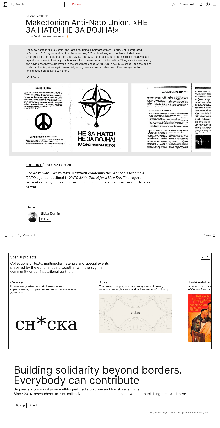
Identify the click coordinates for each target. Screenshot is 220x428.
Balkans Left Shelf (37, 16)
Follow (45, 219)
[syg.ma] (5, 4)
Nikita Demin (33, 36)
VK (175, 412)
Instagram (182, 412)
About (33, 405)
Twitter (200, 412)
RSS (206, 412)
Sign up (20, 405)
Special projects (23, 257)
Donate (76, 4)
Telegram (165, 412)
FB (172, 412)
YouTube (192, 412)
